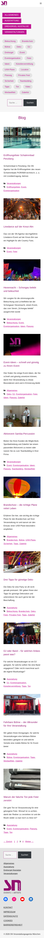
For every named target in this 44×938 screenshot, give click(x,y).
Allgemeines (12, 390)
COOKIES (8, 921)
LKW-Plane (10, 69)
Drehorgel (9, 52)
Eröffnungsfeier (13, 187)
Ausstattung (12, 608)
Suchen (30, 103)
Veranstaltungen (14, 183)
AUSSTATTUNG (12, 21)
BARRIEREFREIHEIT (13, 925)
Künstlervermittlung (24, 64)
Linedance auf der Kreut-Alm (18, 226)
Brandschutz (27, 41)
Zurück (8, 841)
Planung (8, 75)
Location (24, 69)
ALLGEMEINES (11, 15)
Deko (19, 47)
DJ (29, 47)
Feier (29, 58)
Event (22, 52)
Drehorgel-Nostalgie (12, 870)
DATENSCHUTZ (11, 916)
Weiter (29, 841)
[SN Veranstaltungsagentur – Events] (4, 3)
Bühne (7, 47)
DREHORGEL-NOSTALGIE (17, 26)
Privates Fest (24, 75)
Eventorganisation (12, 58)
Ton (17, 87)
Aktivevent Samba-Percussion (19, 433)
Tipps (7, 87)
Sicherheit (9, 81)
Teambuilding (25, 81)
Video (27, 87)
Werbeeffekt (10, 92)
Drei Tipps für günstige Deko (18, 579)
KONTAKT (8, 907)
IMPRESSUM (9, 912)
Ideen (7, 64)
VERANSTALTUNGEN (14, 32)
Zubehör (25, 92)
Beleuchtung (10, 41)
